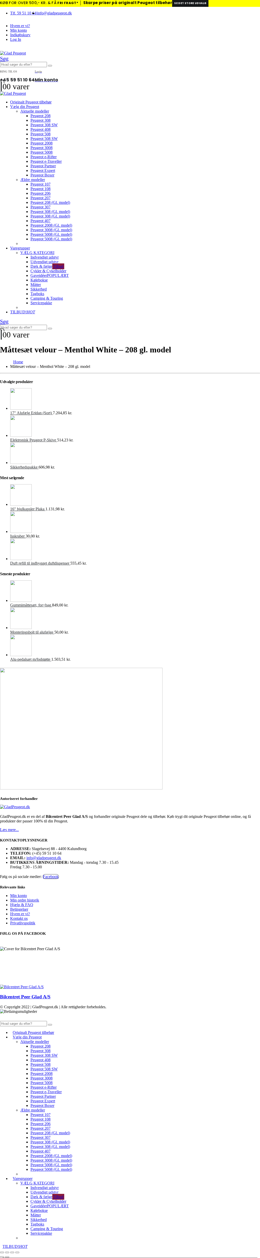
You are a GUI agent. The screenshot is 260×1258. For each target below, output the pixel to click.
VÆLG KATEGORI (37, 252)
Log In (15, 39)
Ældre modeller (32, 179)
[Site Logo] (13, 53)
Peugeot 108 (40, 189)
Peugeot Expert (42, 170)
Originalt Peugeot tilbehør (31, 102)
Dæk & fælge (46, 266)
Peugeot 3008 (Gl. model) (51, 230)
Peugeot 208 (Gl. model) (50, 202)
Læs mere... (9, 830)
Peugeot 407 (40, 221)
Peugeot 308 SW (44, 125)
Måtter (35, 284)
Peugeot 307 (40, 207)
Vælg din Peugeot (24, 106)
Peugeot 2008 (41, 143)
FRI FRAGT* (67, 3)
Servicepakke (41, 303)
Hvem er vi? (20, 26)
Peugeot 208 (40, 116)
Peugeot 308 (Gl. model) (50, 211)
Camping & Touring (46, 298)
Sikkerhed (38, 289)
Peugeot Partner (43, 166)
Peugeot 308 (40, 120)
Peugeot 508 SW (44, 138)
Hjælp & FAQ (21, 905)
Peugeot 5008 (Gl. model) (51, 234)
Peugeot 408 (40, 129)
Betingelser (19, 909)
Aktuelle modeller (34, 111)
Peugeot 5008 (41, 152)
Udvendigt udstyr (44, 262)
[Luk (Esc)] (17, 1252)
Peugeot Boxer (42, 175)
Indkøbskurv (20, 35)
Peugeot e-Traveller (46, 161)
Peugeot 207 (40, 198)
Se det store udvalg (190, 3)
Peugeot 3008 (41, 148)
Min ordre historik (24, 900)
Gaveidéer (49, 275)
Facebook (51, 876)
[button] (4, 59)
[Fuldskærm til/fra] (7, 1252)
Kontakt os (19, 918)
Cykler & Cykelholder (48, 271)
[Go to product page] (135, 399)
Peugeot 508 (40, 134)
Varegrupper (20, 248)
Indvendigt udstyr (44, 257)
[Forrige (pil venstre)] (2, 1257)
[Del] (12, 1252)
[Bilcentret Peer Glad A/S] (22, 987)
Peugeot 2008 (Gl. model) (51, 225)
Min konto (18, 30)
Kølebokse (39, 280)
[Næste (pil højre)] (7, 1257)
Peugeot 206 (40, 193)
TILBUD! (22, 312)
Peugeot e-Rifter (43, 157)
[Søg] (50, 65)
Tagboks (37, 294)
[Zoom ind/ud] (2, 1252)
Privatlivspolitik (22, 923)
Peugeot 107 (40, 184)
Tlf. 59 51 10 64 (23, 13)
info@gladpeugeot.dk (54, 13)
